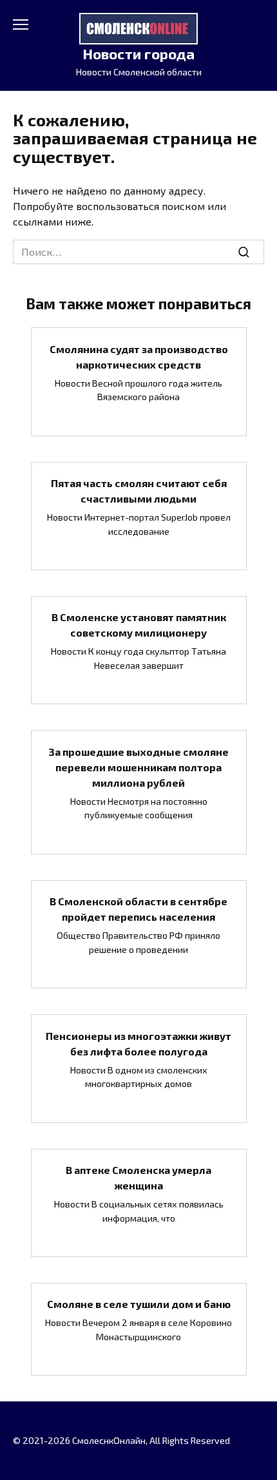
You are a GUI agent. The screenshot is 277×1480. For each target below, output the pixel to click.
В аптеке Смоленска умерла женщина (138, 1177)
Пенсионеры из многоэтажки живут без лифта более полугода (138, 1043)
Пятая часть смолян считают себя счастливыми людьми (139, 491)
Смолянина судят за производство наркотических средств (139, 356)
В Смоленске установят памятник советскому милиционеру (139, 625)
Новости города (138, 53)
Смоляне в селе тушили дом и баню (139, 1304)
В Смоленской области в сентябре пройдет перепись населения (138, 909)
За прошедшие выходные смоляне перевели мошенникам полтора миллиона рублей (138, 766)
